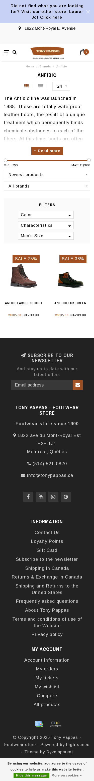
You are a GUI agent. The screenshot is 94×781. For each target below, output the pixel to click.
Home (30, 66)
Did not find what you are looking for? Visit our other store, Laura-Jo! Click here (47, 11)
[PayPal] (55, 724)
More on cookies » (67, 775)
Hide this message (31, 775)
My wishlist (47, 686)
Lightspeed (78, 744)
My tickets (47, 677)
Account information (47, 660)
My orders (47, 668)
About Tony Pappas (47, 610)
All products (47, 704)
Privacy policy (47, 634)
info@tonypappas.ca (50, 475)
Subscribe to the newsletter (47, 559)
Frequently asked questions (47, 601)
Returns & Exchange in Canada (47, 577)
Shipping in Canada (47, 568)
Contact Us (47, 532)
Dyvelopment (59, 752)
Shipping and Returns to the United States (47, 589)
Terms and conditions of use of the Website (47, 622)
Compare (47, 695)
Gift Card (47, 550)
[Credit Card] (39, 724)
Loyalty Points (47, 541)
